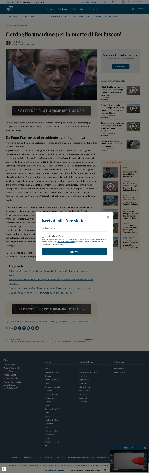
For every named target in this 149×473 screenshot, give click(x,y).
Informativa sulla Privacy (65, 242)
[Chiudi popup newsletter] (107, 217)
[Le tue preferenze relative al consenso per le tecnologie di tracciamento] (4, 469)
